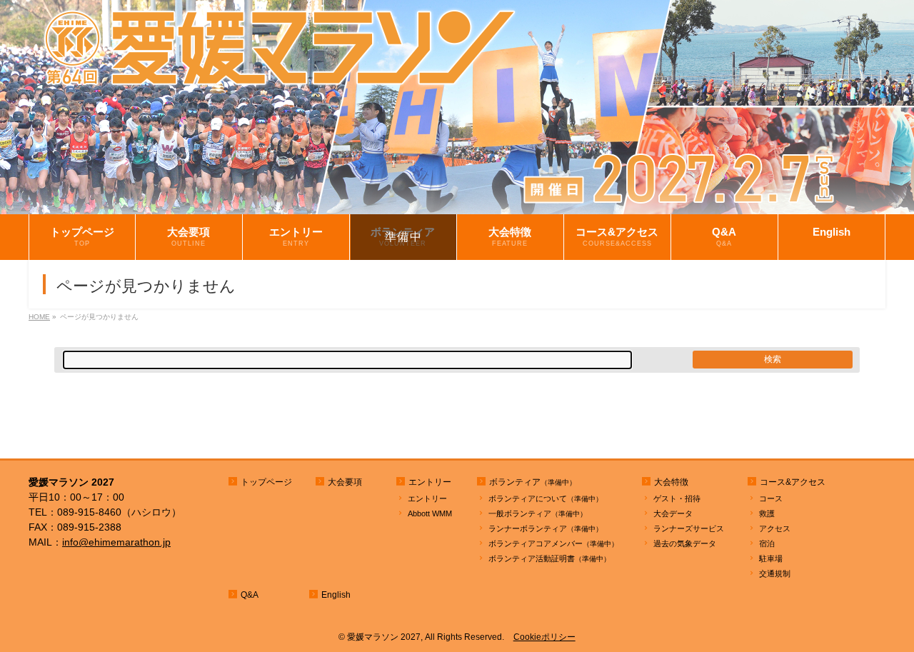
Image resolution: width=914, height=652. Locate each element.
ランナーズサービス (688, 528)
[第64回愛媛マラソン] (457, 204)
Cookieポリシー (544, 637)
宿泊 (767, 543)
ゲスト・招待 (676, 498)
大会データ (673, 513)
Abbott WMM (430, 513)
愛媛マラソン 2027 (384, 637)
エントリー (427, 498)
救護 (767, 513)
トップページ (266, 482)
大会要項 (345, 482)
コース (771, 498)
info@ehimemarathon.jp (116, 542)
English (336, 595)
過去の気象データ (684, 543)
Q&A (249, 595)
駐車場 (771, 558)
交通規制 (774, 573)
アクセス (774, 528)
